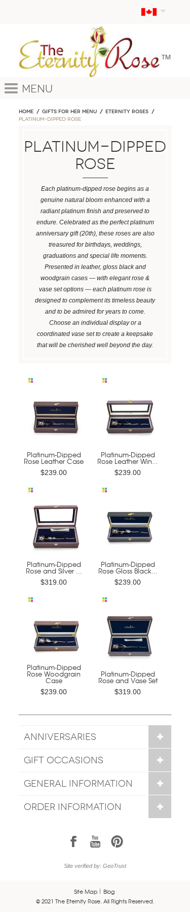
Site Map (86, 891)
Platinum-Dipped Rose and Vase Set (128, 677)
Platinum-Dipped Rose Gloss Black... (128, 567)
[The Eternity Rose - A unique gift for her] (95, 51)
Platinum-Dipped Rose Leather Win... (127, 457)
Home (26, 112)
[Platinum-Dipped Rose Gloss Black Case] (130, 531)
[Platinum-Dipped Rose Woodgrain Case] (56, 640)
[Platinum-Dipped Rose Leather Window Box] (130, 421)
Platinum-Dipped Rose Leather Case (54, 457)
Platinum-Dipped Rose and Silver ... (54, 567)
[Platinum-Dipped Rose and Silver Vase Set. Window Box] (56, 531)
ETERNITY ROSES (126, 112)
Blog (109, 891)
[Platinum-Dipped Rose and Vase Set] (130, 640)
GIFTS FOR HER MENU (69, 112)
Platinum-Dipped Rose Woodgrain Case (54, 674)
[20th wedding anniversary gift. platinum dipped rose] (56, 421)
